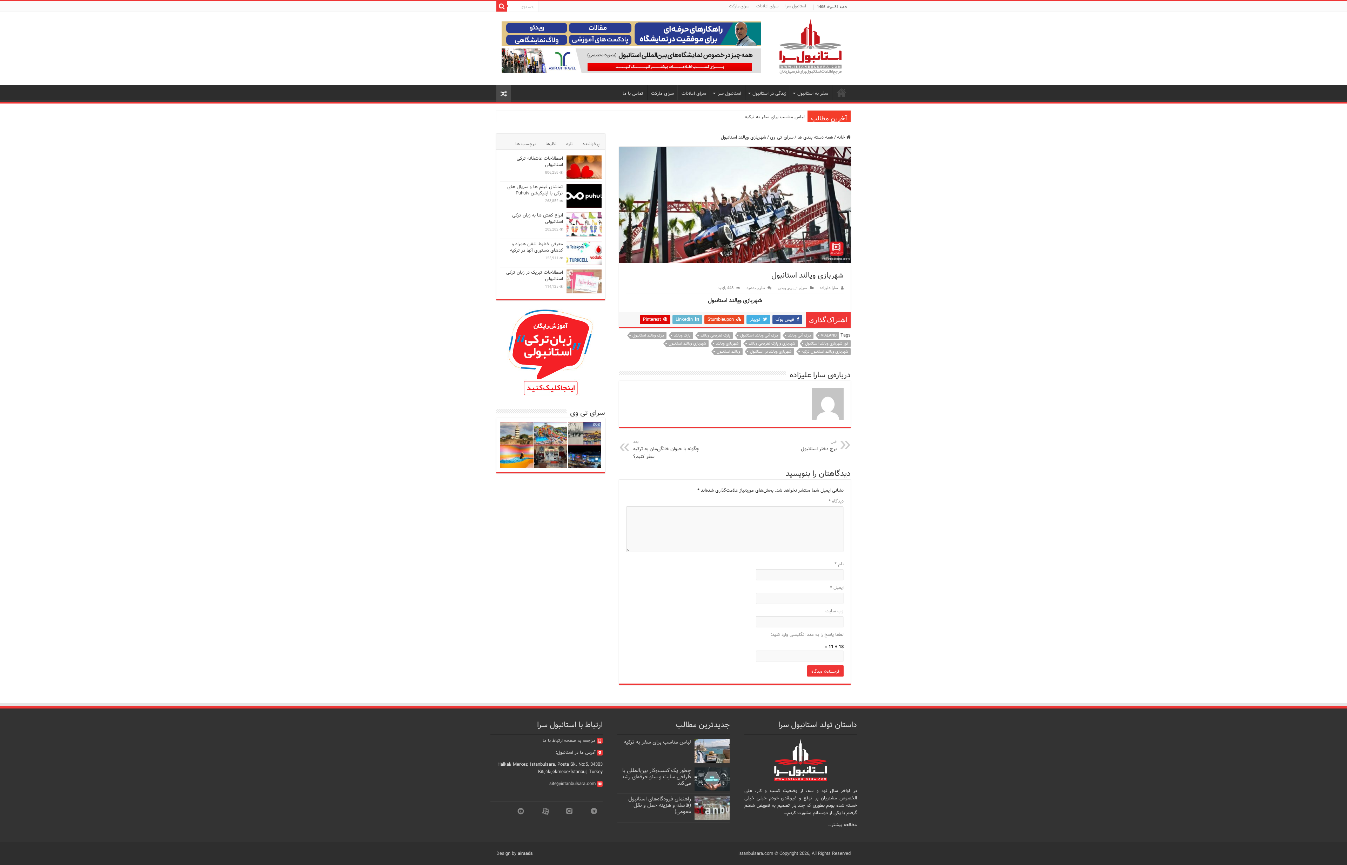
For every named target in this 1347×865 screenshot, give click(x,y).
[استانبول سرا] (810, 47)
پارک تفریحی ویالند (715, 335)
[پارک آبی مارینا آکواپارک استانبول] (551, 433)
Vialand (829, 335)
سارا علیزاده (829, 288)
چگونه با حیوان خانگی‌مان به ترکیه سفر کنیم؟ (666, 449)
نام (839, 564)
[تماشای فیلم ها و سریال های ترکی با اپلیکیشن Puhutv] (584, 196)
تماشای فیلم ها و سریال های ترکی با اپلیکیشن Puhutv (535, 190)
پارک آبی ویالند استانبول (759, 335)
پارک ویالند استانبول (648, 335)
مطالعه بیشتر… (842, 825)
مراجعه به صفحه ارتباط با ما (569, 740)
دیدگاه (836, 501)
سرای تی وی (781, 137)
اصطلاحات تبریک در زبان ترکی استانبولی (534, 275)
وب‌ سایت (834, 611)
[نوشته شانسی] (503, 93)
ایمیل (837, 587)
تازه (569, 144)
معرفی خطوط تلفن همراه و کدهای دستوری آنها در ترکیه (536, 247)
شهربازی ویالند (727, 343)
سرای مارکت (739, 6)
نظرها (550, 144)
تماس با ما (633, 93)
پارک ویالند (682, 335)
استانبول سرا (795, 6)
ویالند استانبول (728, 351)
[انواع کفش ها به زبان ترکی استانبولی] (584, 224)
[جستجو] (501, 6)
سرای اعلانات (767, 6)
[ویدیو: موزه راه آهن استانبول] (551, 456)
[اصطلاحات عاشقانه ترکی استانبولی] (584, 167)
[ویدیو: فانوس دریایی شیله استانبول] (517, 433)
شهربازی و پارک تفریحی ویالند (772, 343)
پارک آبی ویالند (799, 335)
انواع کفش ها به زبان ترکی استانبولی (537, 218)
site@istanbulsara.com (572, 783)
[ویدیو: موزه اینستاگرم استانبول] (517, 456)
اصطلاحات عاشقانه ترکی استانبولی (540, 161)
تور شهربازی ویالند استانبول (826, 343)
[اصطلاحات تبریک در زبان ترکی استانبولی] (584, 281)
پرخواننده (591, 144)
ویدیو (782, 288)
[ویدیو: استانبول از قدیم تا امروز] (584, 433)
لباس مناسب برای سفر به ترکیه (775, 117)
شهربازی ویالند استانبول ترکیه (825, 351)
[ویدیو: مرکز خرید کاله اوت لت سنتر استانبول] (584, 456)
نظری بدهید (755, 288)
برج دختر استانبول (819, 446)
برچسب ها (525, 144)
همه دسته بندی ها (815, 137)
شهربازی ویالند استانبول (687, 343)
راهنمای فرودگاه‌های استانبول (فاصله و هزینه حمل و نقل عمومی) (659, 805)
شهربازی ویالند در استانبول (771, 351)
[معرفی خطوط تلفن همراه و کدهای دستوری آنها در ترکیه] (584, 253)
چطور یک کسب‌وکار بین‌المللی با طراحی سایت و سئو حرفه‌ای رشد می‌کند (656, 776)
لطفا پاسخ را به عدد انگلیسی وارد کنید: (807, 634)
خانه (841, 137)
